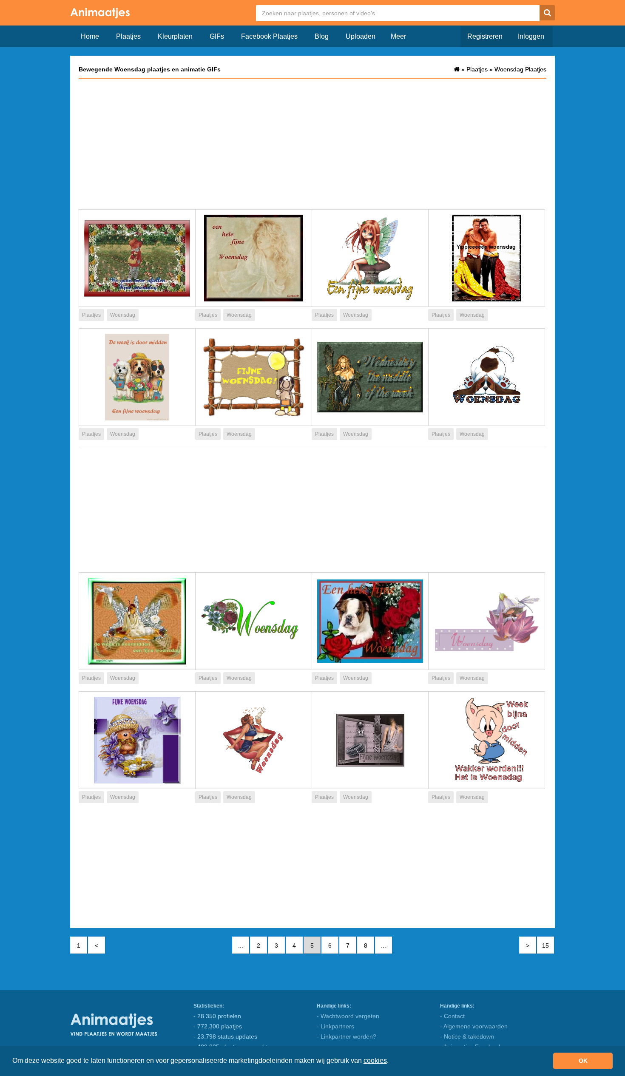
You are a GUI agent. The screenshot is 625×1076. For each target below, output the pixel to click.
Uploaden (360, 36)
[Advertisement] (312, 143)
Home (90, 36)
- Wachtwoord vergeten (348, 1016)
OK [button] (583, 1060)
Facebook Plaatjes (269, 36)
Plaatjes (128, 36)
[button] (391, 1061)
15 (545, 945)
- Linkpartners (335, 1026)
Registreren (485, 36)
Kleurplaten (175, 36)
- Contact (452, 1016)
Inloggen (531, 36)
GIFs (217, 36)
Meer (398, 36)
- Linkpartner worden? (346, 1036)
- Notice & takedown (467, 1036)
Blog (322, 36)
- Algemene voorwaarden (474, 1026)
